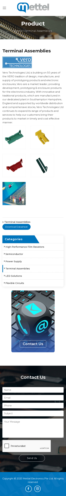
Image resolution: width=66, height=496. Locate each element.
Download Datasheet (16, 226)
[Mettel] (33, 8)
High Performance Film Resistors (24, 246)
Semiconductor (14, 254)
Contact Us (33, 344)
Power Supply (13, 261)
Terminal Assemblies (17, 268)
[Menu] (4, 8)
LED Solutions (13, 276)
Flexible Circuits (14, 283)
